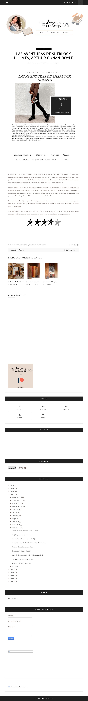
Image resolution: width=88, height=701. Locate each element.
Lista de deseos (12, 598)
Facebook (20, 409)
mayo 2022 (15, 519)
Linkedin (19, 417)
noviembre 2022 (17, 500)
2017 (12, 581)
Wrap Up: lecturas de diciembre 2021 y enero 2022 (27, 555)
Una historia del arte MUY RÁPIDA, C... (33, 283)
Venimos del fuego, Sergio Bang (50, 283)
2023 (12, 491)
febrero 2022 (16, 528)
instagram (66, 409)
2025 (12, 485)
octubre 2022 (16, 503)
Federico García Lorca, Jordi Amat (22, 547)
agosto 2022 (16, 509)
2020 (12, 572)
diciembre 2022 (17, 497)
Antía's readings (36, 63)
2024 (12, 488)
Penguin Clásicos (35, 245)
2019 (12, 575)
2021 (12, 569)
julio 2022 (15, 512)
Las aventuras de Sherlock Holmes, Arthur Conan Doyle (29, 543)
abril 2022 (15, 521)
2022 (12, 494)
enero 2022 (15, 566)
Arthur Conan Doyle (43, 49)
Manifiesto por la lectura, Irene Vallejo (24, 539)
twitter (43, 417)
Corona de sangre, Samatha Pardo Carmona (25, 531)
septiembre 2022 (17, 506)
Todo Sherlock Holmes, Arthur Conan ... (16, 283)
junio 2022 (15, 515)
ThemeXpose (49, 698)
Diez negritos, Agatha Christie (21, 551)
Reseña (44, 245)
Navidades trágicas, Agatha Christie (22, 559)
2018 (12, 578)
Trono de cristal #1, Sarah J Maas (22, 563)
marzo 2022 (16, 525)
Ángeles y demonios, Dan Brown (22, 535)
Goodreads (43, 409)
